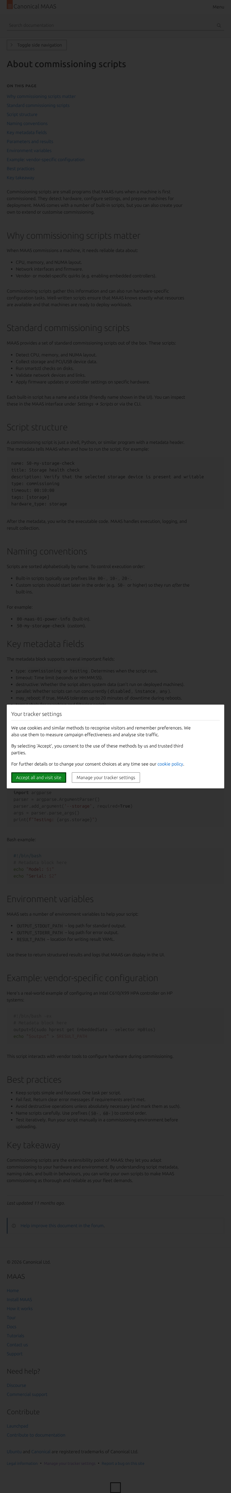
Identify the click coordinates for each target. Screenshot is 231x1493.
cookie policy (170, 763)
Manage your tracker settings (106, 777)
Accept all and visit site (38, 777)
